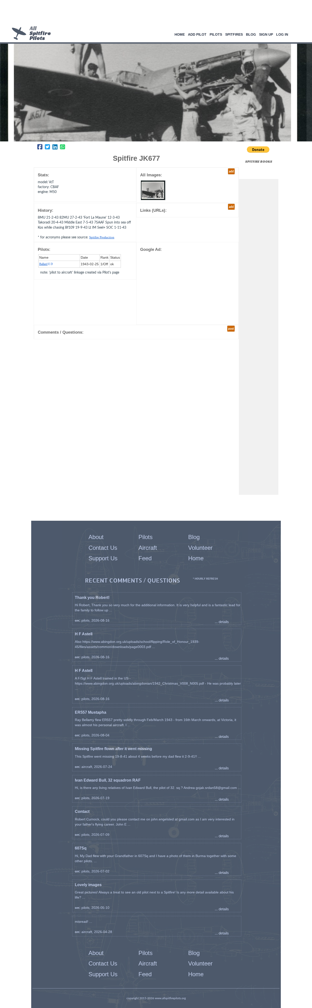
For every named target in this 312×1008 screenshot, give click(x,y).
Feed (145, 558)
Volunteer (200, 547)
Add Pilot (197, 34)
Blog (251, 34)
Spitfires (234, 34)
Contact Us (102, 547)
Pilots (216, 34)
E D (46, 264)
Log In (282, 34)
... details (222, 622)
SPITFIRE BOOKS (258, 161)
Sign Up (266, 34)
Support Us (102, 558)
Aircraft (147, 547)
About (96, 537)
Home (180, 34)
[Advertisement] (154, 13)
